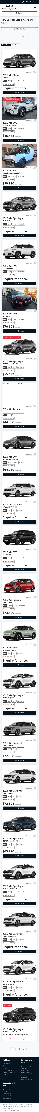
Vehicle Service (26, 1066)
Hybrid (5, 1068)
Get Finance (19, 92)
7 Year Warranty (26, 1073)
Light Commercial (9, 1072)
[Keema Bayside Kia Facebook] (4, 2)
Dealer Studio (15, 1110)
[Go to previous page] (8, 1049)
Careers (5, 1091)
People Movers (8, 1070)
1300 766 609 (29, 2)
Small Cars (6, 1064)
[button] (35, 7)
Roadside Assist (26, 1079)
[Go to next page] (31, 1049)
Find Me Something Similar (19, 1039)
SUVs (5, 1066)
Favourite (29, 72)
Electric (5, 1075)
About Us (6, 1089)
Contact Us (7, 1094)
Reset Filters (6, 45)
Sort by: (19, 37)
